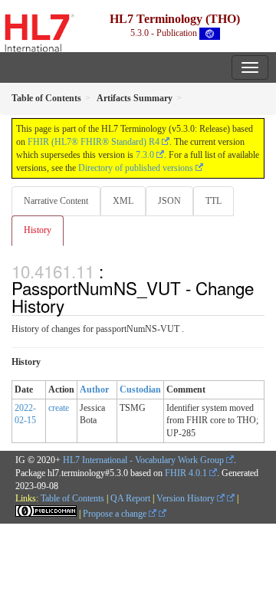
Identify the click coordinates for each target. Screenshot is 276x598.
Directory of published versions (135, 168)
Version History (186, 498)
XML (123, 201)
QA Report (130, 498)
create (58, 407)
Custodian (140, 389)
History (37, 230)
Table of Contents (72, 498)
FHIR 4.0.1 (186, 473)
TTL (213, 201)
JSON (169, 201)
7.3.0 (145, 155)
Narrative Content (56, 201)
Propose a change (116, 513)
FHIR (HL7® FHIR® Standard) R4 (93, 141)
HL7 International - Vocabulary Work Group (143, 460)
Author (94, 389)
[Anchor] (72, 305)
